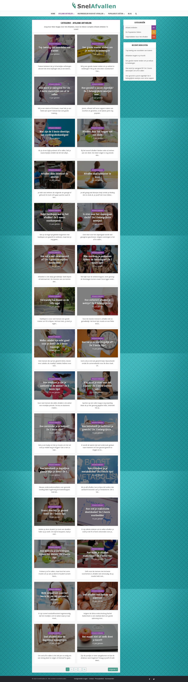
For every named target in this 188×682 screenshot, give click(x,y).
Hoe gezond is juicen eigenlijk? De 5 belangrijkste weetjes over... (97, 91)
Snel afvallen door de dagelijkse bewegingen (55, 638)
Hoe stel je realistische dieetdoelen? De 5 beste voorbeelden (97, 512)
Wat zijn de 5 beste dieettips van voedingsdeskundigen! (55, 133)
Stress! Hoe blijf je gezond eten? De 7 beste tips (54, 512)
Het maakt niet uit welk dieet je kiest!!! (97, 638)
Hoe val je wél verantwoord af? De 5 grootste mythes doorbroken (54, 259)
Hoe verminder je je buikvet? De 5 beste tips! (55, 428)
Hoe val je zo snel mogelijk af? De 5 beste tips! (97, 343)
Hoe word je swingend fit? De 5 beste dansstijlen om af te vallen (54, 91)
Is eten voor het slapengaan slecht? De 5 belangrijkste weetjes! (97, 217)
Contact (91, 679)
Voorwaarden (109, 679)
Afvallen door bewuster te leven (97, 175)
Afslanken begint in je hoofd (135, 56)
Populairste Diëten (115, 13)
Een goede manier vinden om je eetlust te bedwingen (97, 49)
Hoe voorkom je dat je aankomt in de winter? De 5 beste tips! (54, 386)
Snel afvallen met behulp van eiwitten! (97, 596)
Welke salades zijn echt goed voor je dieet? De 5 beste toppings (54, 344)
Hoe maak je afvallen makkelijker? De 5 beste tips (97, 554)
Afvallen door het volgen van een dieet (97, 133)
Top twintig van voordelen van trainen (54, 49)
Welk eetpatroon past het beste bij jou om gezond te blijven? (55, 596)
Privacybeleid (99, 679)
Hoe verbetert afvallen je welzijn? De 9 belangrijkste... (97, 301)
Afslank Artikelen (65, 13)
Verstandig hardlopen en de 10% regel (54, 301)
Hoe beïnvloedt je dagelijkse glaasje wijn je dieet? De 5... (54, 470)
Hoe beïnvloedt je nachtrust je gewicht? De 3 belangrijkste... (97, 428)
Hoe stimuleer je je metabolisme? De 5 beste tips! (97, 470)
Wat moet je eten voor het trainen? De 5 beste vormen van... (97, 386)
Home (53, 13)
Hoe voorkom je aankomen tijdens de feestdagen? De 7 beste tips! (97, 259)
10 (84, 669)
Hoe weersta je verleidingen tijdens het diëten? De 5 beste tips (54, 554)
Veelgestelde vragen (81, 679)
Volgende (112, 669)
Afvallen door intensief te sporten (54, 175)
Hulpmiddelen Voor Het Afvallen (90, 13)
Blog (130, 13)
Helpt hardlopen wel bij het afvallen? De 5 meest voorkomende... (54, 217)
